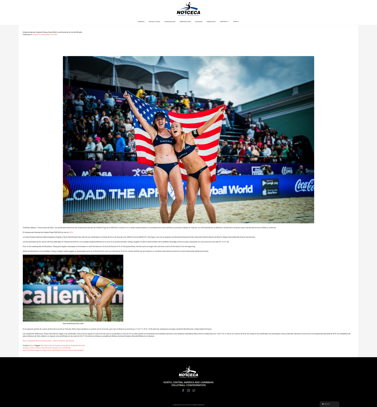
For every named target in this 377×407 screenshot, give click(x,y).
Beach (32, 345)
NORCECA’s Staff (185, 21)
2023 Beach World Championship (53, 345)
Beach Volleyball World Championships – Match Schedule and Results (48, 341)
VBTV (71, 232)
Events (235, 21)
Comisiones (198, 21)
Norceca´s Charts (154, 21)
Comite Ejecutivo (169, 21)
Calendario (223, 21)
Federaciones (211, 21)
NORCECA (141, 21)
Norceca (82, 345)
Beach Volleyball (72, 345)
